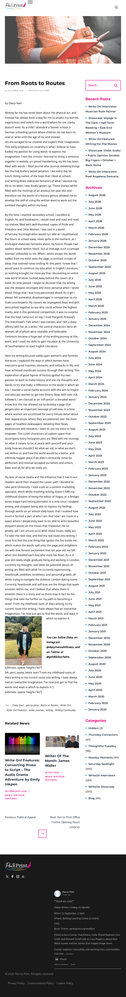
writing (49, 710)
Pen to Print (68, 892)
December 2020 (99, 638)
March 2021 (96, 618)
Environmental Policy (41, 983)
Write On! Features (16, 710)
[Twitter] (7, 876)
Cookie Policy (65, 983)
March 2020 (96, 696)
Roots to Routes (49, 705)
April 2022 (95, 533)
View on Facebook (61, 964)
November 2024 (99, 332)
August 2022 (96, 507)
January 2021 (97, 631)
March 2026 (96, 227)
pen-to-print (32, 705)
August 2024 (97, 351)
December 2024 (99, 325)
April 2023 (95, 455)
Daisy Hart (18, 705)
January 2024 (97, 397)
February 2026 (98, 234)
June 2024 (95, 364)
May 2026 (94, 214)
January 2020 (97, 709)
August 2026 (96, 195)
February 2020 (98, 703)
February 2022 (98, 546)
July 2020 (94, 670)
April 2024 (95, 377)
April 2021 (95, 611)
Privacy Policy (16, 983)
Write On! (65, 705)
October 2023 (97, 416)
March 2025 (96, 305)
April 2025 (95, 299)
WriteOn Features (39, 90)
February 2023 (98, 468)
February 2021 (97, 625)
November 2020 (99, 644)
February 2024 (98, 390)
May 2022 (94, 527)
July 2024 (94, 357)
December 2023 (99, 403)
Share (73, 964)
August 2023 (96, 429)
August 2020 (97, 664)
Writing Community (65, 710)
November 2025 (99, 253)
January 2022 (97, 553)
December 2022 (99, 481)
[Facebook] (12, 876)
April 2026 (95, 221)
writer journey (36, 710)
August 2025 (96, 273)
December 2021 (98, 559)
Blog (94, 798)
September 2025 (99, 266)
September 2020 (99, 657)
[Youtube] (22, 876)
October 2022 (97, 494)
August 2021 (96, 585)
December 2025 (99, 247)
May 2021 (94, 605)
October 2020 (97, 650)
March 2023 (96, 462)
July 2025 (94, 279)
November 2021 (98, 566)
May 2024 (94, 371)
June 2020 (95, 677)
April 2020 (95, 690)
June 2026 (95, 208)
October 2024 (97, 338)
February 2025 (98, 312)
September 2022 (99, 501)
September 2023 (99, 423)
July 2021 (94, 592)
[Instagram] (17, 876)
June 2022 (95, 520)
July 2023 (94, 436)
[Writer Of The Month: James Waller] (62, 741)
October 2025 (97, 260)
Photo (63, 959)
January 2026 (97, 240)
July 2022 (94, 514)
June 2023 (95, 442)
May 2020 (94, 683)
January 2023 (97, 475)
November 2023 (99, 410)
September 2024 (99, 344)
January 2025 (97, 318)
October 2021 (97, 572)
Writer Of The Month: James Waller (57, 760)
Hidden (95, 728)
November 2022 (99, 488)
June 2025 (95, 286)
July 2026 (94, 201)
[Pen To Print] (15, 6)
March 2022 (96, 540)
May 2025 (94, 292)
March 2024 (96, 384)
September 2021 (99, 579)
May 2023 (94, 449)
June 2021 (95, 598)
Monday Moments (103, 757)
